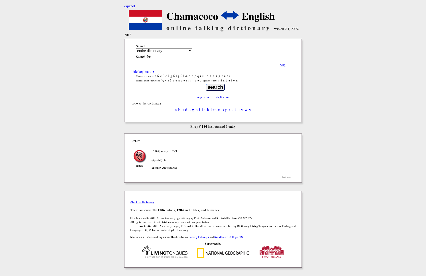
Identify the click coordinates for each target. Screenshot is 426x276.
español (129, 6)
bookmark (286, 177)
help (283, 64)
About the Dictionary (142, 202)
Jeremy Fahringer (199, 237)
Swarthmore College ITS (228, 237)
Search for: (143, 56)
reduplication (221, 97)
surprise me (203, 97)
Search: (141, 46)
